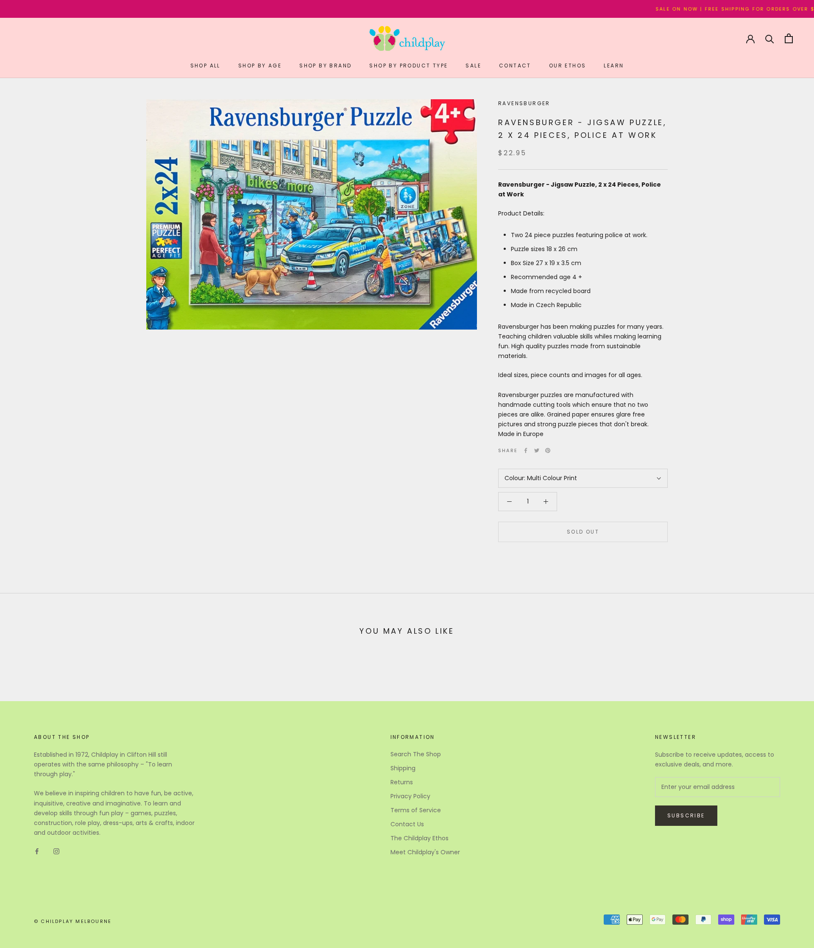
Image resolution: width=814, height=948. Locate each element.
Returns (401, 782)
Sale (473, 65)
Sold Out (583, 531)
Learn (614, 65)
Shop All (205, 65)
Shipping (402, 768)
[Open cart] (789, 38)
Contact (515, 65)
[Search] (769, 38)
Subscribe (686, 815)
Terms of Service (415, 810)
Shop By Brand (325, 65)
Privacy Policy (410, 796)
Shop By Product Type (408, 65)
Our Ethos (567, 65)
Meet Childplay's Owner (425, 852)
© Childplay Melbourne (73, 921)
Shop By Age (260, 65)
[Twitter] (536, 450)
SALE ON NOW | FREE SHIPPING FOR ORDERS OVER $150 (703, 9)
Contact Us (407, 824)
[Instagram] (56, 851)
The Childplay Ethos (419, 838)
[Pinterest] (547, 450)
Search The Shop (415, 754)
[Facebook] (525, 450)
